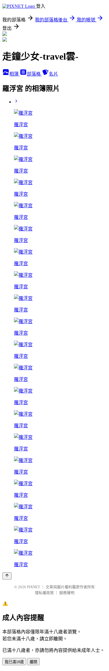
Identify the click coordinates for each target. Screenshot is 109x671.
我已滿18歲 (14, 662)
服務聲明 (66, 593)
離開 (33, 662)
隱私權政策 (44, 593)
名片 (53, 74)
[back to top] (7, 576)
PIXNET (33, 587)
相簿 (14, 74)
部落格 (34, 74)
